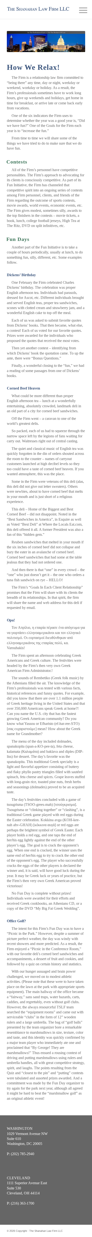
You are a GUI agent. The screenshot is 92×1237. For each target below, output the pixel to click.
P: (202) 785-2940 (20, 1154)
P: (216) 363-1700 (20, 1203)
